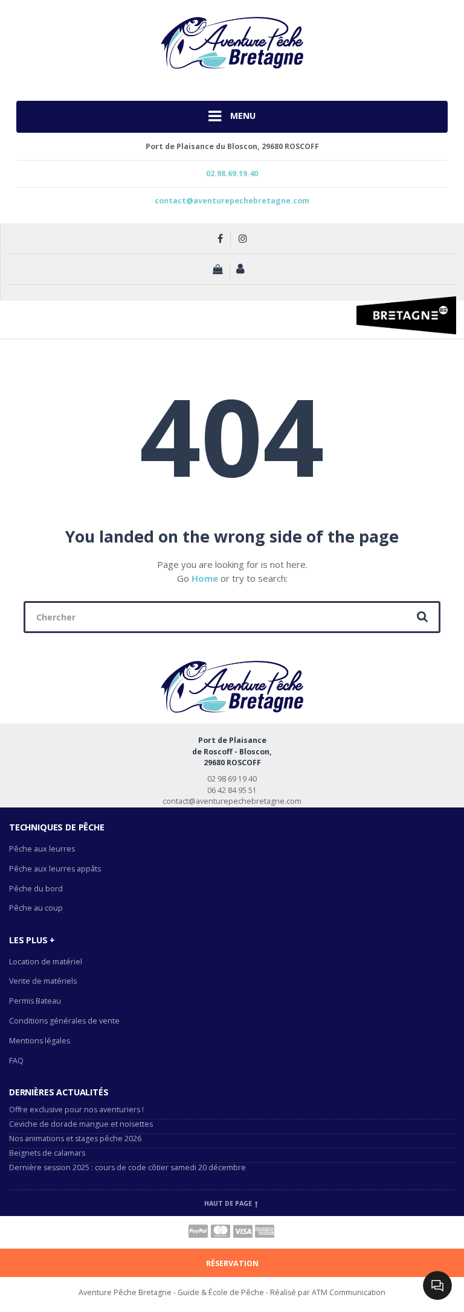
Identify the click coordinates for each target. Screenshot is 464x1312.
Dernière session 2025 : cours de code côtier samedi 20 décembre (127, 1167)
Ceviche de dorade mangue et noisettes (81, 1124)
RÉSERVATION (232, 1263)
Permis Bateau (35, 1001)
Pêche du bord (36, 889)
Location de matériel (45, 962)
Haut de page (229, 1203)
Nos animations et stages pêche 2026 (75, 1138)
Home (205, 578)
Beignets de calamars (47, 1153)
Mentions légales (39, 1041)
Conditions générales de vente (64, 1021)
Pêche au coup (37, 908)
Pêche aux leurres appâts (56, 869)
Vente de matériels (43, 981)
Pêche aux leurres (42, 849)
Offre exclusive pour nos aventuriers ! (76, 1109)
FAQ (16, 1061)
